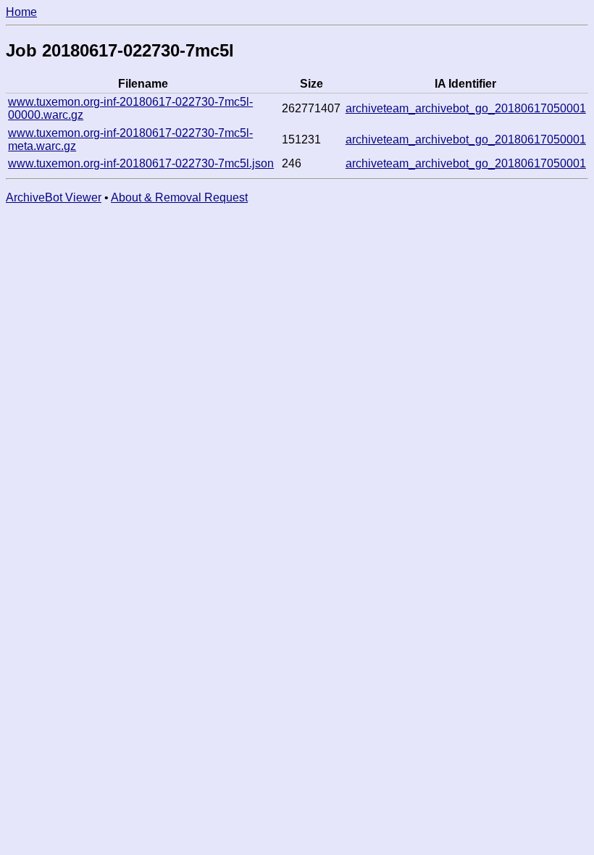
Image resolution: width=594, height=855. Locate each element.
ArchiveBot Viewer (53, 197)
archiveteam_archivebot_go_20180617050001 (466, 108)
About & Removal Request (179, 197)
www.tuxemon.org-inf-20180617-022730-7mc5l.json (141, 163)
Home (21, 12)
